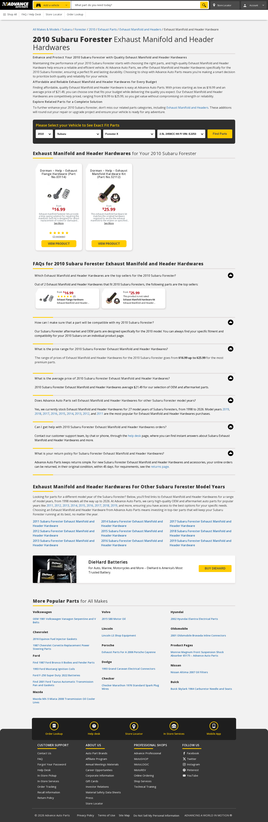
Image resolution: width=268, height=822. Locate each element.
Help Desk (44, 770)
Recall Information (48, 792)
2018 (38, 414)
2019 (225, 409)
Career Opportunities (99, 770)
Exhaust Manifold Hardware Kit (139, 299)
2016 (54, 414)
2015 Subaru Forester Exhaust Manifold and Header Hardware (132, 533)
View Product (59, 244)
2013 (78, 414)
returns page (160, 467)
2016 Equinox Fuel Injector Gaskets (55, 639)
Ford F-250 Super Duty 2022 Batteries (56, 675)
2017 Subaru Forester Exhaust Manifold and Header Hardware (200, 523)
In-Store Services (48, 781)
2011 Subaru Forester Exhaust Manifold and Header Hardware (63, 523)
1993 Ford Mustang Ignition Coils (54, 669)
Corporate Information (100, 775)
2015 (62, 414)
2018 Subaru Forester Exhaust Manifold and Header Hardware (200, 533)
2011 (100, 414)
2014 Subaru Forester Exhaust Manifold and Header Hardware (132, 523)
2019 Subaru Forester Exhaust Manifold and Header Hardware (200, 543)
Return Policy (45, 798)
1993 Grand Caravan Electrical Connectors (128, 668)
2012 (86, 414)
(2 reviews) (59, 236)
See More (59, 223)
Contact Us (44, 753)
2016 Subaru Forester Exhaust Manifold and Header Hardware (132, 543)
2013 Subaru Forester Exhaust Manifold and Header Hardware (63, 543)
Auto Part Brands (96, 753)
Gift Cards (92, 781)
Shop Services (143, 781)
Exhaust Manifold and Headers (187, 108)
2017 (46, 414)
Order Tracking (46, 786)
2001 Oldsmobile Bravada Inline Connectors (198, 635)
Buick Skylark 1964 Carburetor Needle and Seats (201, 689)
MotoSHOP (141, 759)
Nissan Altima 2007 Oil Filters (189, 672)
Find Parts (220, 133)
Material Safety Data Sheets (103, 792)
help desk (134, 436)
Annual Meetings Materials (102, 764)
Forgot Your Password (51, 764)
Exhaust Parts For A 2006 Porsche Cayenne (129, 652)
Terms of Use (106, 815)
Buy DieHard (215, 568)
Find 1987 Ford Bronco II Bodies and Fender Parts (63, 662)
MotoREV (140, 770)
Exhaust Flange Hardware (70, 299)
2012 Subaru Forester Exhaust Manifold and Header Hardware (63, 533)
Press (89, 798)
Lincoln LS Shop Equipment (119, 635)
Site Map (124, 815)
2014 (70, 414)
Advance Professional (147, 753)
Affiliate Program (96, 759)
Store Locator (94, 803)
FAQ (40, 759)
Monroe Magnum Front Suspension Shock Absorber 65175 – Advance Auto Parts (197, 653)
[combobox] (140, 5)
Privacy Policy (85, 815)
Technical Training (145, 786)
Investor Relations (97, 786)
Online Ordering (144, 775)
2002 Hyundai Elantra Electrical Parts (194, 619)
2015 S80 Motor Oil (114, 619)
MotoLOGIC (141, 764)
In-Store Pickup (47, 775)
